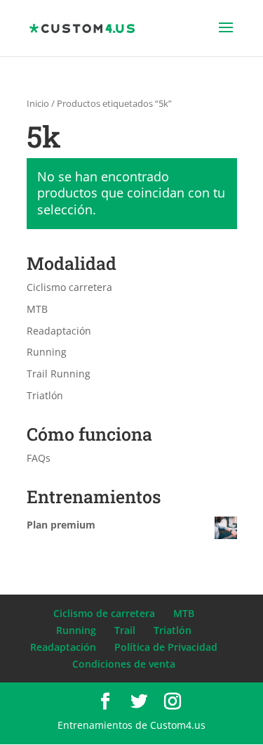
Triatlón (45, 395)
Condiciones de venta (123, 663)
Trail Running (58, 373)
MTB (37, 309)
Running (47, 351)
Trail (124, 630)
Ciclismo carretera (69, 287)
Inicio (38, 103)
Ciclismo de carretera (104, 613)
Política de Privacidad (165, 647)
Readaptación (59, 330)
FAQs (38, 458)
